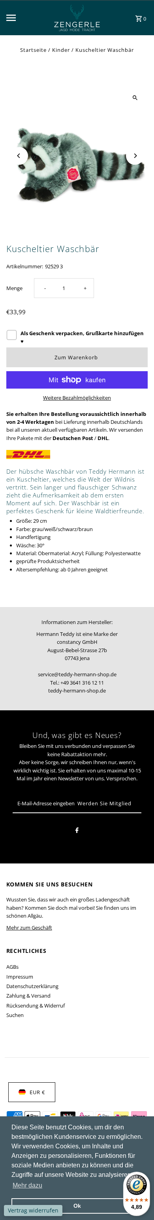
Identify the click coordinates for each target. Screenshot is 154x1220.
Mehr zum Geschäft (29, 927)
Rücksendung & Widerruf (35, 1005)
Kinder (61, 49)
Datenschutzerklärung (32, 986)
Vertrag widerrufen (33, 1210)
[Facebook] (77, 831)
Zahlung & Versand (28, 995)
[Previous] (19, 156)
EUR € (37, 1092)
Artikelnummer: (24, 266)
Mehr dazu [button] (27, 1185)
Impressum (19, 976)
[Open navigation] (24, 18)
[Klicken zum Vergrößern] (135, 97)
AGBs (12, 966)
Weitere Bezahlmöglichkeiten (77, 397)
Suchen (15, 1015)
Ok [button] (77, 1206)
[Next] (135, 156)
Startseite (33, 49)
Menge (14, 288)
